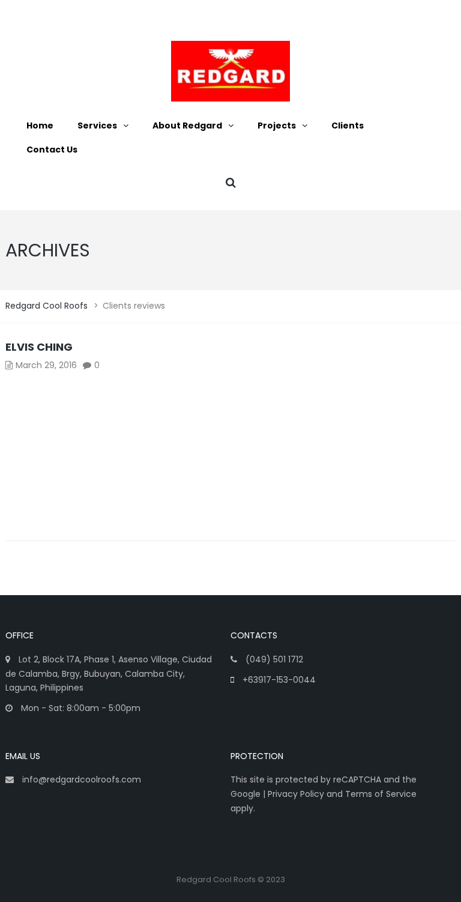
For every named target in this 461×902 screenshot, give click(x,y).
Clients (347, 126)
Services (97, 126)
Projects (277, 126)
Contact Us (51, 150)
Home (39, 126)
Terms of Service (381, 794)
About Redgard (187, 126)
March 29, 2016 (46, 365)
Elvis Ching (39, 346)
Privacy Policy (296, 794)
